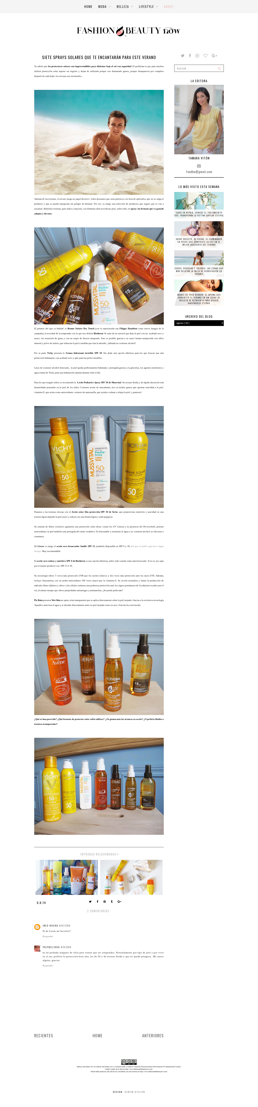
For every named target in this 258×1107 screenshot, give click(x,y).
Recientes (43, 1036)
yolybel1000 (51, 947)
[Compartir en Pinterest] (105, 902)
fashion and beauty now (104, 1067)
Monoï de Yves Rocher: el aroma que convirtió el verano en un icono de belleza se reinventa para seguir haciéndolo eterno (199, 299)
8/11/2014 (66, 947)
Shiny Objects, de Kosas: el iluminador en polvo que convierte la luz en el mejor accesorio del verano (199, 242)
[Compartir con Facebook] (98, 902)
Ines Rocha (50, 925)
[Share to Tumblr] (112, 902)
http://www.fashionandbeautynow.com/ (139, 1069)
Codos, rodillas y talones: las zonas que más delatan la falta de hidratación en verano (199, 271)
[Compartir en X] (90, 902)
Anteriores (153, 1036)
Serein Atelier (135, 1091)
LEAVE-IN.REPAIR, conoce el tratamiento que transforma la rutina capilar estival (199, 214)
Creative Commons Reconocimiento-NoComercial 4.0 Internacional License (154, 1067)
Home (98, 1036)
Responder (48, 936)
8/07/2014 (64, 925)
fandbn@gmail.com (199, 171)
